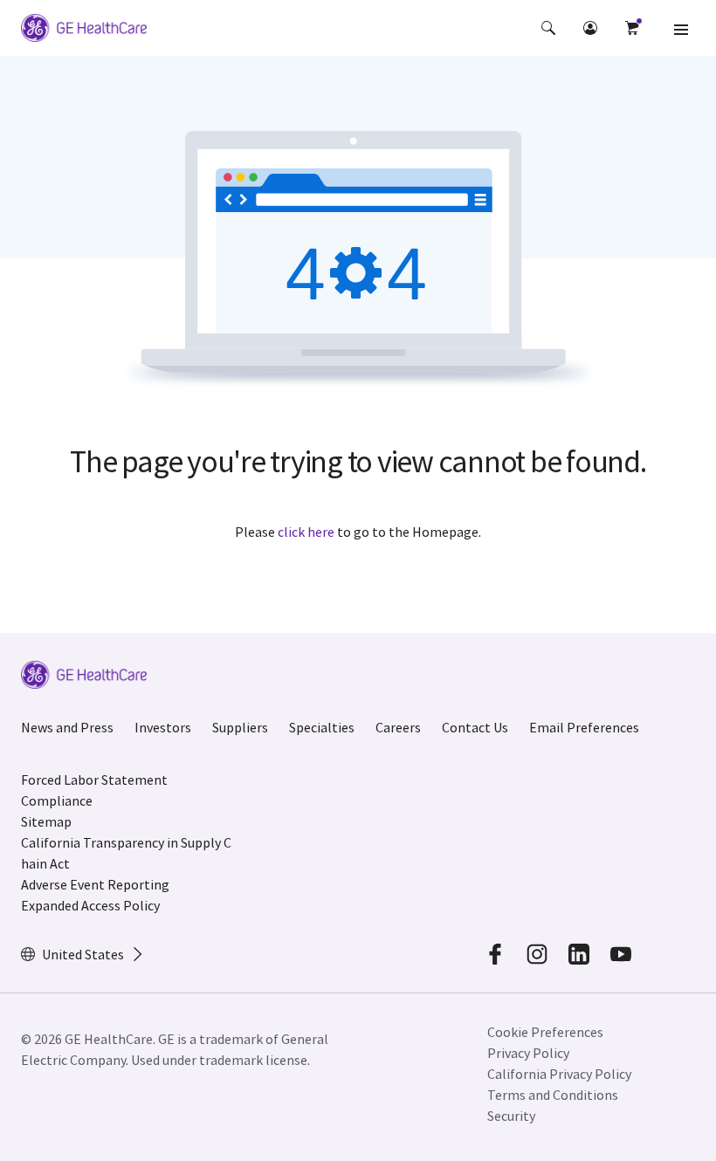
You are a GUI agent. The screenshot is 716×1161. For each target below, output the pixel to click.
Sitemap (46, 821)
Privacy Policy (528, 1052)
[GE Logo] (84, 30)
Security (511, 1115)
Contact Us (475, 727)
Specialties (322, 727)
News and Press (67, 727)
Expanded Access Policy (90, 905)
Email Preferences (584, 727)
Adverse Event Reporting (95, 884)
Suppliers (240, 727)
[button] (548, 27)
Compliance (57, 800)
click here (306, 531)
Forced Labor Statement (94, 779)
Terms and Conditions (552, 1094)
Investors (162, 727)
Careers (398, 727)
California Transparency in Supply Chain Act (126, 853)
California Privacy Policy (559, 1073)
